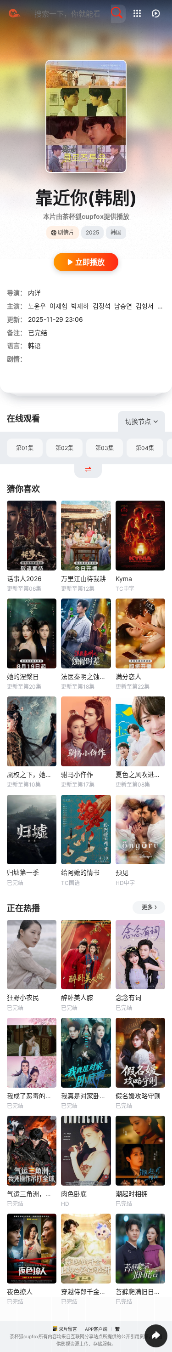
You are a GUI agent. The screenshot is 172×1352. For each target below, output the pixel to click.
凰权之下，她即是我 (31, 774)
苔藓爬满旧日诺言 (140, 1291)
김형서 (145, 306)
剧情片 (66, 232)
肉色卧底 (74, 1194)
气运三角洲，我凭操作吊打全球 (31, 1194)
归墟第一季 (23, 872)
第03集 (104, 448)
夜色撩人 (20, 1291)
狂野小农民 (23, 997)
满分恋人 (128, 676)
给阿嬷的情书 (80, 872)
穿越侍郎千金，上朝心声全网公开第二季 (86, 1291)
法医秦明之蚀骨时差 (86, 676)
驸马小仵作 (77, 774)
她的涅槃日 (23, 676)
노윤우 (37, 306)
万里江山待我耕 (83, 578)
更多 (147, 907)
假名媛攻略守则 (138, 1096)
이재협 (58, 306)
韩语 (34, 345)
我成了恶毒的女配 (31, 1096)
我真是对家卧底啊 (86, 1096)
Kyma (124, 578)
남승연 (123, 306)
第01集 (24, 448)
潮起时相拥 (132, 1194)
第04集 (145, 448)
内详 (34, 293)
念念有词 (128, 997)
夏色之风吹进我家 (140, 774)
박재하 (80, 306)
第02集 (64, 448)
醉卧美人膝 (77, 997)
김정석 (102, 306)
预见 (122, 872)
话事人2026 (24, 578)
